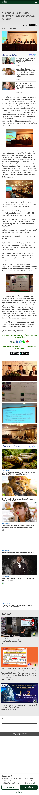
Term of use (24, 733)
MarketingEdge (22, 734)
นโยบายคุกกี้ (31, 783)
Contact (18, 733)
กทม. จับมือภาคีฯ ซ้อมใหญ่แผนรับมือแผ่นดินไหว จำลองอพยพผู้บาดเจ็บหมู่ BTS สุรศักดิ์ (19, 640)
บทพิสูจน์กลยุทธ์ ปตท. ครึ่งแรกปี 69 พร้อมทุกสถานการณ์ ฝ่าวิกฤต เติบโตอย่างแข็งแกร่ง (19, 706)
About (14, 733)
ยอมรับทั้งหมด (29, 787)
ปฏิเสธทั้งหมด (10, 787)
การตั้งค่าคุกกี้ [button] (19, 792)
